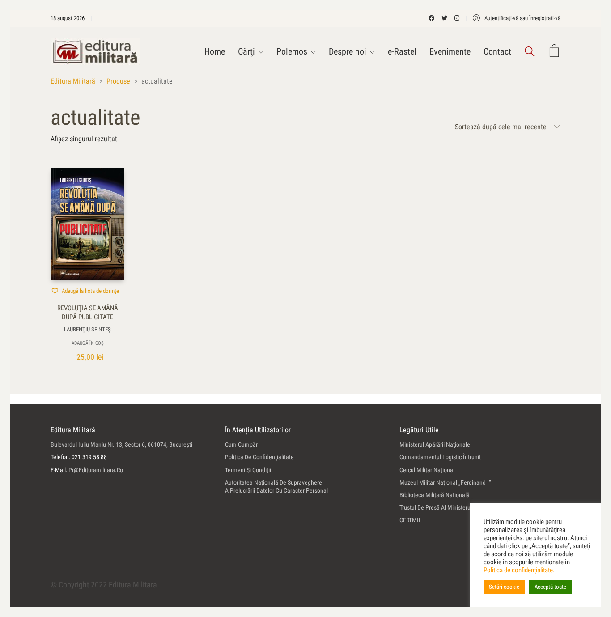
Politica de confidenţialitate (259, 457)
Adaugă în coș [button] (88, 343)
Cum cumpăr (241, 444)
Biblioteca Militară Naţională (434, 495)
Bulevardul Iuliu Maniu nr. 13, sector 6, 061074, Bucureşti (121, 444)
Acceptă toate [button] (550, 586)
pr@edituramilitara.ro (95, 469)
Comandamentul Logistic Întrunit (440, 457)
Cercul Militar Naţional (426, 469)
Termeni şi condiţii (248, 469)
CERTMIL (410, 520)
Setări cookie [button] (504, 586)
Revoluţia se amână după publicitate (87, 312)
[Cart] (554, 51)
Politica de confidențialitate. (519, 570)
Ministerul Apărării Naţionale (434, 444)
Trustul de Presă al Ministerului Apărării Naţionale (460, 507)
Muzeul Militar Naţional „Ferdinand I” (445, 482)
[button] (85, 290)
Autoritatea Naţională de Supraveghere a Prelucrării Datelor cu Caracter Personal (276, 486)
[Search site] (530, 52)
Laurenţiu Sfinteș (87, 329)
